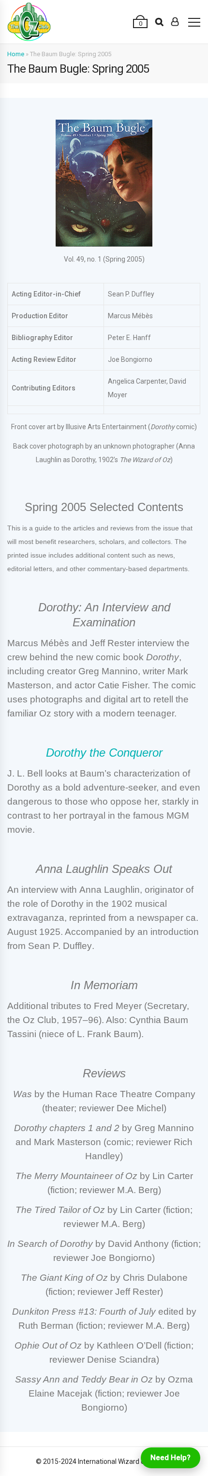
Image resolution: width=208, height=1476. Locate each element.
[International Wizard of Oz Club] (29, 22)
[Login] (174, 22)
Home (15, 54)
